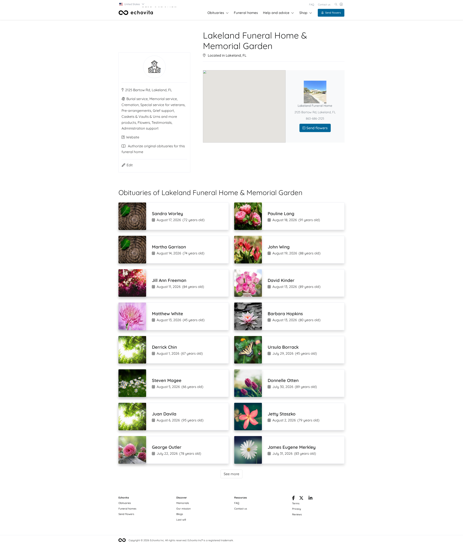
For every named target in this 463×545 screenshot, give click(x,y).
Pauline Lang (281, 213)
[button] (132, 4)
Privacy (296, 508)
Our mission (183, 508)
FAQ (311, 4)
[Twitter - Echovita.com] (301, 498)
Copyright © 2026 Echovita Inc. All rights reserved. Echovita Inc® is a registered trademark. (181, 540)
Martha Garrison (169, 247)
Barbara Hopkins (285, 313)
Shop (303, 12)
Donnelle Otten (283, 380)
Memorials (182, 503)
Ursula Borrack (283, 347)
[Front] (136, 12)
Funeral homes (246, 12)
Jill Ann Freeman (169, 280)
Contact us (324, 4)
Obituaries (215, 12)
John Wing (279, 247)
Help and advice (276, 12)
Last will (181, 519)
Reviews (297, 514)
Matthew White (167, 313)
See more (231, 474)
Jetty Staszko (282, 414)
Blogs (179, 514)
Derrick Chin (164, 347)
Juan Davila (164, 414)
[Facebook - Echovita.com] (293, 498)
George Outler (166, 447)
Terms (296, 503)
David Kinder (281, 280)
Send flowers (333, 12)
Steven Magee (166, 380)
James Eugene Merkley (292, 447)
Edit (130, 165)
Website (132, 137)
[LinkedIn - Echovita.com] (310, 498)
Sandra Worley (167, 213)
